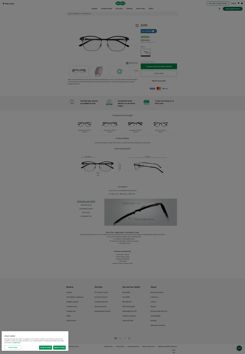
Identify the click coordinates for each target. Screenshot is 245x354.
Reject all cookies (59, 347)
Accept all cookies (45, 347)
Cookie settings (13, 347)
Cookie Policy (16, 342)
